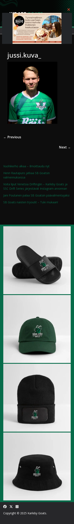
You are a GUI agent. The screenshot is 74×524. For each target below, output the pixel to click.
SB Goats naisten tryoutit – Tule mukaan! (30, 202)
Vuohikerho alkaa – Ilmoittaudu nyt (26, 166)
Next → (65, 147)
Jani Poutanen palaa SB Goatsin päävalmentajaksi (36, 195)
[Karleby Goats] (37, 3)
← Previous (12, 137)
